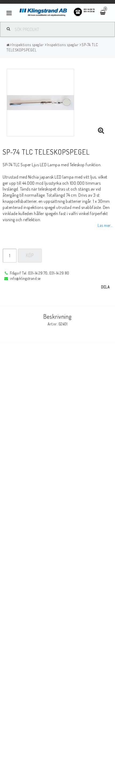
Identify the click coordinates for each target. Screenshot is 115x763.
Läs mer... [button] (105, 225)
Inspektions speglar (28, 44)
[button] (101, 130)
